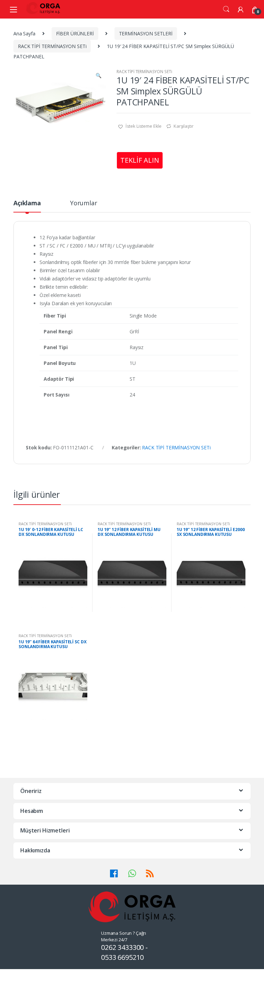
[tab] (27, 206)
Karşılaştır (183, 126)
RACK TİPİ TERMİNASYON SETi (52, 46)
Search (226, 9)
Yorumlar (83, 203)
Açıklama (27, 203)
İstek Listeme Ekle (143, 126)
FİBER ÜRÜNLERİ (75, 33)
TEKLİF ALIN (139, 160)
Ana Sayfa (24, 33)
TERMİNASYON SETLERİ (146, 33)
